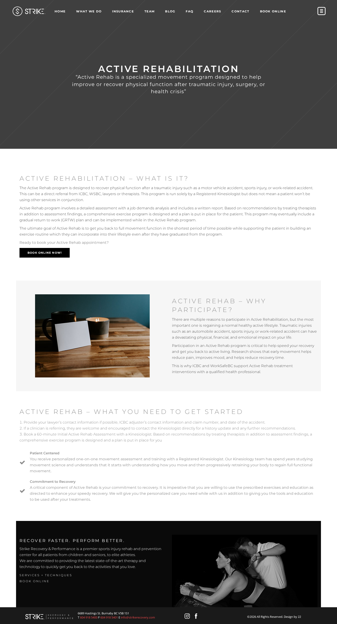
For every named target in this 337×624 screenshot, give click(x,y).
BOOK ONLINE (34, 581)
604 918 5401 (109, 617)
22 (299, 617)
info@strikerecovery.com (138, 617)
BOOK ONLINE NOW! (45, 252)
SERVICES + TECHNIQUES (45, 575)
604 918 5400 (88, 617)
